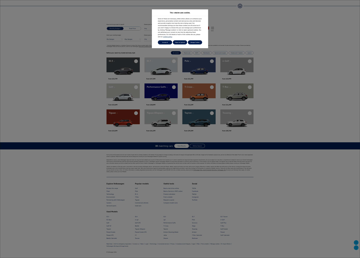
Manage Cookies (195, 42)
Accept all (165, 42)
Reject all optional (180, 42)
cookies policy (167, 37)
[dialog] (180, 129)
